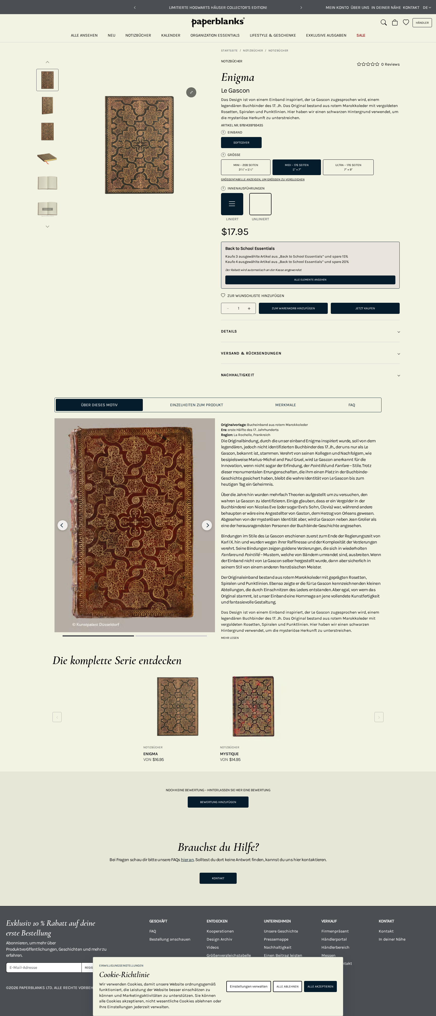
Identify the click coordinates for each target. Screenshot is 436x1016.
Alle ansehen (84, 35)
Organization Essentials (215, 35)
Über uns (360, 7)
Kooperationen (220, 931)
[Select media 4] (47, 157)
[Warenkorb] (394, 22)
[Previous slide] (63, 525)
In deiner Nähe (386, 7)
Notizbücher (138, 35)
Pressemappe (276, 939)
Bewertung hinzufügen (218, 802)
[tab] (99, 405)
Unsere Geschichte (281, 931)
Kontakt (411, 7)
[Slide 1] (98, 636)
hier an (187, 859)
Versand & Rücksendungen (251, 353)
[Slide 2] (171, 636)
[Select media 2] (47, 106)
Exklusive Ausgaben (326, 35)
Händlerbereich (335, 947)
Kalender (170, 35)
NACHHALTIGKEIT (237, 375)
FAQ (152, 931)
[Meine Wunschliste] (406, 22)
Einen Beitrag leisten (283, 955)
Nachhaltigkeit (277, 947)
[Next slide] (207, 525)
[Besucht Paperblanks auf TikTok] (373, 991)
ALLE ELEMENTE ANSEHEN (310, 279)
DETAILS (229, 331)
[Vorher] (134, 7)
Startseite (229, 50)
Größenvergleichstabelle (229, 955)
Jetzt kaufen (365, 308)
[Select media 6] (47, 209)
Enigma (150, 753)
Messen (328, 955)
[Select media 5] (47, 183)
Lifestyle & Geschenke (273, 35)
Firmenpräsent (335, 931)
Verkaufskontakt (336, 963)
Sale (361, 35)
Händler (422, 22)
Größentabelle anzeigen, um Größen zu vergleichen (263, 179)
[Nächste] (301, 7)
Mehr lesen (230, 638)
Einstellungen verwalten (248, 986)
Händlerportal (334, 939)
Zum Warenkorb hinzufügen (293, 308)
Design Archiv (219, 939)
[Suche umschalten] (383, 22)
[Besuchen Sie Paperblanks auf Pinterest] (420, 991)
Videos (213, 947)
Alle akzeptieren (320, 986)
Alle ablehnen (287, 986)
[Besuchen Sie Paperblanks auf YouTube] (349, 991)
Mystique (229, 753)
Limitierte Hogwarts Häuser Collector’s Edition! (218, 7)
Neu (111, 35)
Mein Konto (337, 7)
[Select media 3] (47, 131)
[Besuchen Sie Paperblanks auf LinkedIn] (396, 991)
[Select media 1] (47, 80)
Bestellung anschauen (169, 939)
